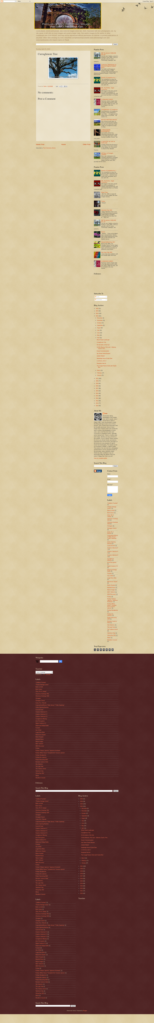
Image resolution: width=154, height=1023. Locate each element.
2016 (97, 391)
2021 (97, 378)
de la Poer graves (111, 562)
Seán (106, 413)
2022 (97, 316)
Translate (48, 674)
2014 (97, 395)
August (99, 327)
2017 (97, 388)
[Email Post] (56, 86)
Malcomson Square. (112, 581)
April (98, 337)
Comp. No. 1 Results (110, 532)
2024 (97, 311)
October (99, 323)
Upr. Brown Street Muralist (103, 353)
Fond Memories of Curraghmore (109, 109)
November (100, 320)
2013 (97, 398)
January (99, 375)
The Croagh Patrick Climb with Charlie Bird (92, 855)
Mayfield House (111, 587)
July (98, 330)
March (99, 370)
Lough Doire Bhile (111, 578)
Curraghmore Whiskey (110, 559)
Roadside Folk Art (101, 363)
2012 (97, 400)
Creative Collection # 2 (41, 714)
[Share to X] (63, 86)
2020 (97, 381)
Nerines (103, 232)
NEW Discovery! (111, 594)
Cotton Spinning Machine (111, 542)
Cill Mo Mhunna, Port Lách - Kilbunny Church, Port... (94, 837)
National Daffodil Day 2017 (108, 242)
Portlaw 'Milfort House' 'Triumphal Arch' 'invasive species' (111, 606)
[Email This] (60, 86)
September (100, 325)
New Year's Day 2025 (106, 252)
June (98, 332)
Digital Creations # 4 (112, 566)
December (100, 318)
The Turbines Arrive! (112, 629)
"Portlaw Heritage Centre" (42, 684)
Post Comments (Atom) (49, 148)
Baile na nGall (111, 510)
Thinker (103, 201)
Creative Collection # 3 (41, 716)
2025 (97, 308)
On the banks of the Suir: (103, 344)
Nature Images (111, 589)
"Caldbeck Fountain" (112, 503)
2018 (97, 386)
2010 (97, 405)
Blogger (85, 1010)
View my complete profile (100, 458)
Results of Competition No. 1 (108, 77)
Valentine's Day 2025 (106, 210)
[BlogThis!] (61, 86)
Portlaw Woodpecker (112, 610)
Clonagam (109, 526)
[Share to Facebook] (65, 86)
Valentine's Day (111, 633)
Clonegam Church (111, 528)
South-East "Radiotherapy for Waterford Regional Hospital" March (108, 66)
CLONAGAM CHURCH (107, 99)
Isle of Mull (110, 575)
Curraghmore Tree (101, 342)
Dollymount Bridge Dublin (42, 725)
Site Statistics (111, 625)
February (99, 373)
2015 (97, 393)
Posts (97, 296)
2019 (97, 383)
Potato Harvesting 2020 (42, 759)
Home (63, 144)
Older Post (86, 144)
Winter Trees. (104, 192)
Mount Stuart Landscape (103, 339)
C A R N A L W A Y (101, 361)
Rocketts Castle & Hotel (42, 762)
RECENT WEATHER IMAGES (109, 119)
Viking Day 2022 (111, 635)
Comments (99, 299)
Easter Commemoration (103, 351)
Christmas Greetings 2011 (42, 693)
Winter (109, 637)
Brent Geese (110, 512)
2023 (97, 313)
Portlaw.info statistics (110, 614)
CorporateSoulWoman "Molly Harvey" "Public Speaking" (112, 537)
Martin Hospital (111, 585)
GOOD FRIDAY (101, 356)
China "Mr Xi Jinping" (110, 515)
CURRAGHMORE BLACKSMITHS (105, 130)
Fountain (109, 573)
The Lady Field (111, 627)
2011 (97, 403)
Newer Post (40, 144)
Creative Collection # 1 (41, 712)
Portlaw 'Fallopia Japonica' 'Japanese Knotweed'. (112, 600)
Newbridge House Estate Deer (104, 358)
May (98, 335)
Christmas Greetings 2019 (42, 696)
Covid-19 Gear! (111, 545)
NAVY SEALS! (111, 592)
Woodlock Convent (112, 640)
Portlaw (109, 596)
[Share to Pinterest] (66, 86)
